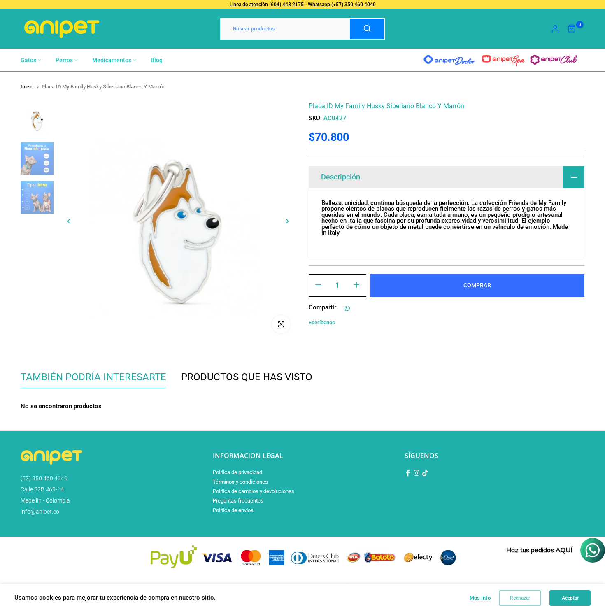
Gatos (28, 60)
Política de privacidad (237, 472)
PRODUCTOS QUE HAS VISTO (246, 377)
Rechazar (520, 598)
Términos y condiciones (240, 482)
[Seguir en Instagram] (416, 473)
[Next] (281, 221)
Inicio (27, 87)
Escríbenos (322, 322)
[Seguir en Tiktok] (425, 473)
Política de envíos (233, 510)
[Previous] (75, 221)
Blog (157, 60)
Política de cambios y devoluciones (253, 491)
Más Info (480, 598)
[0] (572, 28)
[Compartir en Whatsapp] (347, 308)
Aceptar (570, 598)
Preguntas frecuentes (238, 501)
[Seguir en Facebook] (408, 473)
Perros (64, 60)
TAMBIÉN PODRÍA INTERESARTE (93, 377)
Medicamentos (111, 60)
